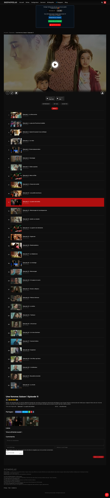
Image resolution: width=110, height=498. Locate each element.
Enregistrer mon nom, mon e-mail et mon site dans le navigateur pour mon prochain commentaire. (30, 450)
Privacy (5, 487)
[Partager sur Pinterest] (31, 412)
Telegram (60, 2)
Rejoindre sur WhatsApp (55, 21)
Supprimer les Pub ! (55, 24)
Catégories (34, 2)
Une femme (62, 406)
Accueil (21, 2)
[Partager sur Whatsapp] (29, 412)
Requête (51, 2)
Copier (59, 10)
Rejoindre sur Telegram (55, 17)
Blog (66, 2)
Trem (9, 487)
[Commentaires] (16, 93)
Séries (27, 2)
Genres (42, 2)
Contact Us (14, 487)
